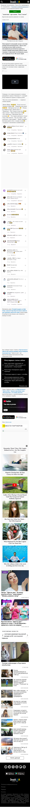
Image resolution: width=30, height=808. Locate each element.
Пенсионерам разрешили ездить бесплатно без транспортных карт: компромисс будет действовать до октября (14, 379)
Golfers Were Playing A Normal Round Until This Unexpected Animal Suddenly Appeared (15, 496)
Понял (15, 11)
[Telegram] (9, 766)
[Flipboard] (20, 766)
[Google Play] (20, 773)
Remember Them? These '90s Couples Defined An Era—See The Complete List (15, 450)
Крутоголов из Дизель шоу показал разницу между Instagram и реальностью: (15, 351)
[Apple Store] (10, 773)
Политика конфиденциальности (9, 784)
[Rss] (5, 766)
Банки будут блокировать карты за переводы (14, 370)
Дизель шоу (8, 422)
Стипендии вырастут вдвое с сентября (15, 374)
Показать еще (23, 386)
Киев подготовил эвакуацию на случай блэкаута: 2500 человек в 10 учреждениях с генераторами (14, 365)
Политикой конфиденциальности (19, 6)
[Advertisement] (15, 172)
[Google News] (16, 766)
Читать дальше (15, 758)
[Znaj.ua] (15, 1)
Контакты (3, 792)
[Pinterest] (24, 766)
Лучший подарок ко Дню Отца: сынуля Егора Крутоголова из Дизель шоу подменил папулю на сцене (14, 310)
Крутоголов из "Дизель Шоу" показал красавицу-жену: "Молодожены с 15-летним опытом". (13, 390)
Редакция (3, 789)
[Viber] (13, 766)
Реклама (3, 786)
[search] (1, 1)
